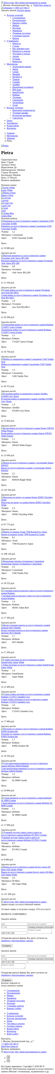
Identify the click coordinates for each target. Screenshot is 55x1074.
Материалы (12, 64)
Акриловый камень (21, 66)
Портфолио (12, 123)
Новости (16, 43)
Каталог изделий (15, 15)
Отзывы (16, 59)
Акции (15, 56)
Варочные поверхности (23, 110)
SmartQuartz (18, 92)
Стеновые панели (20, 36)
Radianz (16, 95)
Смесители (17, 118)
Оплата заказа (23, 10)
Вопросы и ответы (21, 51)
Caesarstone (17, 100)
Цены (9, 120)
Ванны (15, 38)
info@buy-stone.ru (42, 5)
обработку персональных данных (17, 940)
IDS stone (16, 89)
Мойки (15, 25)
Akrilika (16, 84)
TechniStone (18, 102)
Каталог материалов (16, 1018)
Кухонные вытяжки (21, 115)
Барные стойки (19, 23)
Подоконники (19, 20)
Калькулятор (13, 125)
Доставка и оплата (21, 54)
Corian (15, 72)
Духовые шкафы (20, 113)
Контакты (11, 128)
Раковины (17, 30)
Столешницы (18, 18)
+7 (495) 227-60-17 (20, 8)
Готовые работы (14, 1026)
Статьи (15, 46)
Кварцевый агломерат (23, 87)
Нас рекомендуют (20, 48)
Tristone (16, 79)
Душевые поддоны (21, 33)
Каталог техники (15, 107)
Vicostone (16, 97)
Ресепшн (16, 28)
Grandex (16, 82)
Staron (15, 69)
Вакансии (17, 61)
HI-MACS (17, 77)
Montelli (16, 74)
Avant (15, 105)
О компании (13, 41)
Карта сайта (12, 1034)
